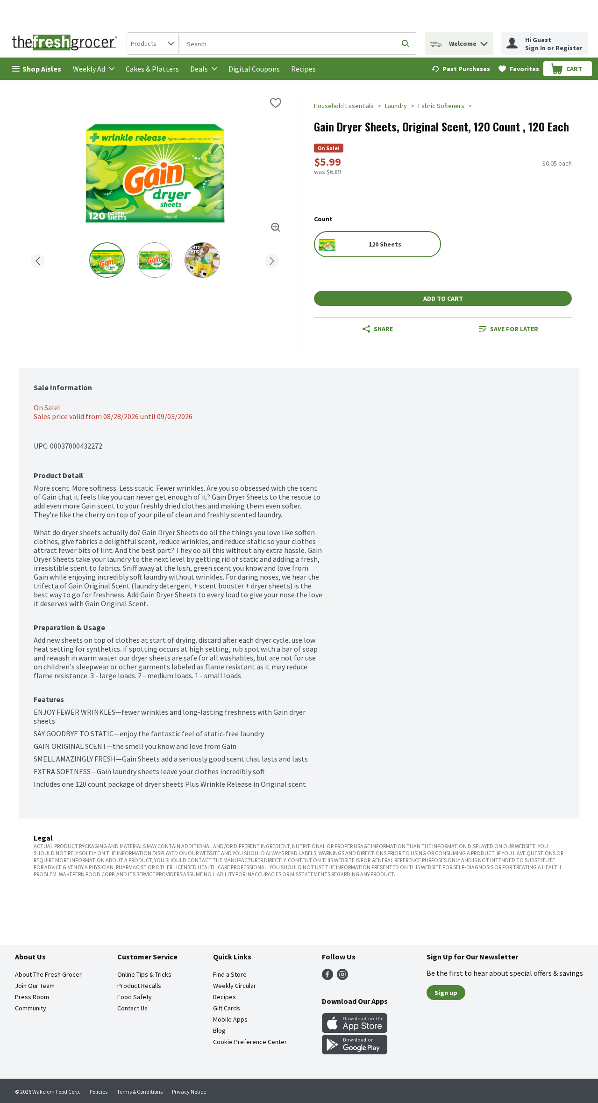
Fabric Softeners (441, 106)
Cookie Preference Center (250, 1042)
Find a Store (230, 974)
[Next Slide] (272, 259)
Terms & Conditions (140, 1091)
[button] (484, 41)
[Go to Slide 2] (154, 260)
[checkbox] (275, 103)
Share (383, 329)
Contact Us (132, 1008)
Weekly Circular (234, 985)
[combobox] (153, 43)
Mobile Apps (230, 1019)
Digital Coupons (254, 68)
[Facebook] (327, 977)
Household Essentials (344, 106)
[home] (66, 43)
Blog (219, 1030)
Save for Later (514, 329)
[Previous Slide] (38, 259)
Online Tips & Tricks (144, 974)
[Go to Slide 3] (202, 260)
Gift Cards (226, 1008)
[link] (460, 68)
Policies (98, 1091)
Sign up (445, 992)
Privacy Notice (189, 1091)
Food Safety (134, 997)
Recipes (303, 68)
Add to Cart (443, 298)
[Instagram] (342, 977)
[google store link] (354, 1051)
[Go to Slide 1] (107, 260)
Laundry (396, 106)
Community (30, 1008)
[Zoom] (276, 227)
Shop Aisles (41, 68)
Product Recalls (139, 985)
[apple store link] (354, 1030)
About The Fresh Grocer (48, 974)
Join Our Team (35, 985)
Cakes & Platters (152, 68)
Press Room (32, 997)
